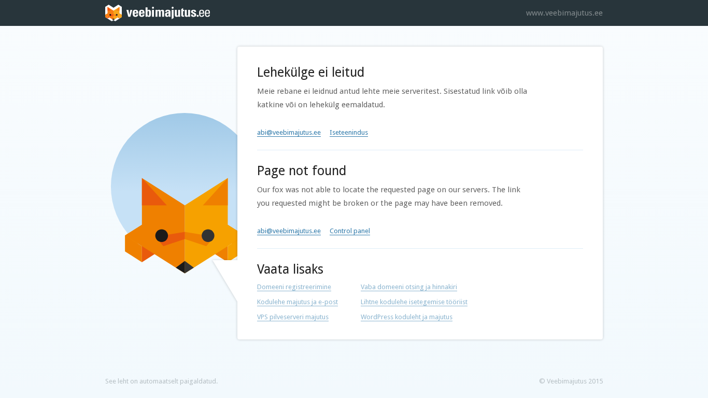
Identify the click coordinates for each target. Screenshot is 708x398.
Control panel (350, 231)
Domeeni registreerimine (294, 287)
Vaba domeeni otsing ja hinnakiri (409, 287)
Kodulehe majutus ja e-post (297, 302)
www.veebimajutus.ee (564, 13)
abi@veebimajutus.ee (289, 132)
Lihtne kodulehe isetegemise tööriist (414, 302)
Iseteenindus (349, 132)
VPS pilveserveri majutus (293, 317)
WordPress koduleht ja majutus (406, 317)
